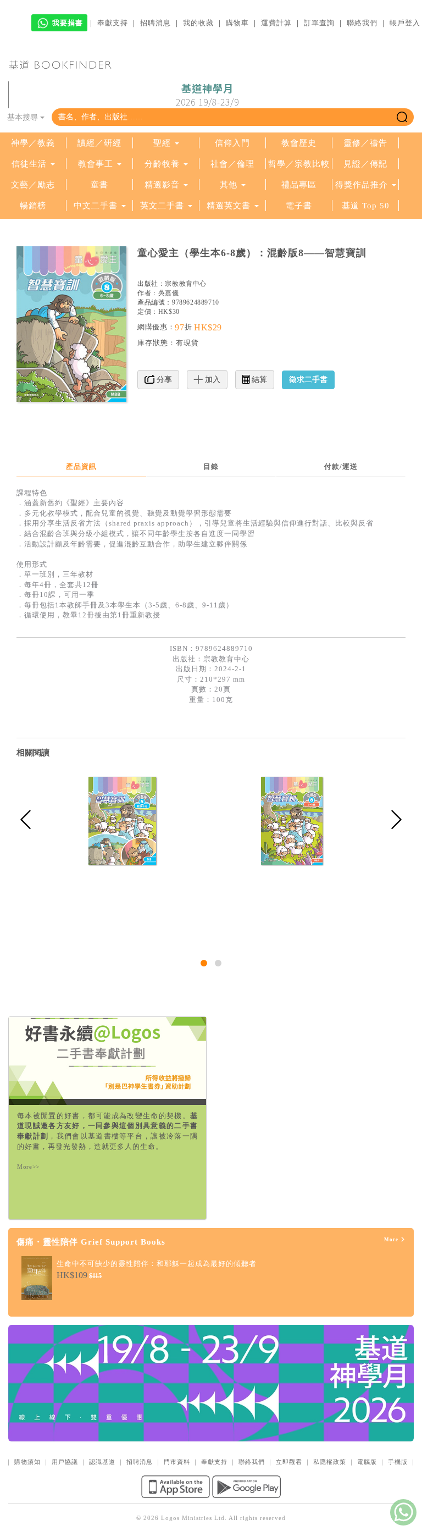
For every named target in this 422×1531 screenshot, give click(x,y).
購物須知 (27, 1461)
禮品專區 (298, 184)
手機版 (398, 1461)
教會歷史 (298, 143)
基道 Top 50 (366, 205)
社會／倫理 (232, 163)
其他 (228, 184)
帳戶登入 (405, 23)
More (392, 1239)
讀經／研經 (99, 143)
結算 (258, 379)
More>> (28, 1166)
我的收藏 (198, 23)
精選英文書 (230, 205)
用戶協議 (65, 1461)
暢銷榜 (33, 205)
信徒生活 (29, 163)
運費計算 (276, 23)
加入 (211, 379)
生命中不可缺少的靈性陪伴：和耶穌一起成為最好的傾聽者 (157, 1263)
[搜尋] (402, 117)
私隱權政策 (329, 1461)
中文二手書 (97, 205)
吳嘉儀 (168, 293)
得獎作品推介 (361, 184)
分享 (163, 379)
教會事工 (95, 163)
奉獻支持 (112, 23)
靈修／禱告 (365, 143)
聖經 (162, 143)
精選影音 (162, 184)
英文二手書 (163, 205)
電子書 (299, 205)
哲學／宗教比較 (299, 163)
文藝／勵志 (33, 184)
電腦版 (367, 1461)
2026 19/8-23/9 (207, 95)
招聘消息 (155, 23)
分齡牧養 (162, 163)
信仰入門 (232, 143)
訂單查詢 (319, 23)
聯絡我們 (362, 23)
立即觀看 (289, 1461)
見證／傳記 (365, 163)
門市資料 (177, 1461)
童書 (99, 184)
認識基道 (102, 1461)
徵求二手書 (308, 379)
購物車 (237, 23)
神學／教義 (33, 143)
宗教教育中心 (186, 284)
